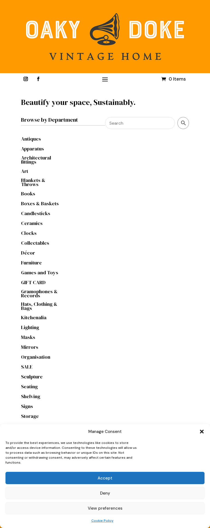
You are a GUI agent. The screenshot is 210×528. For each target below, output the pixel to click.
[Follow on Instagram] (25, 79)
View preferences (105, 508)
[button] (202, 431)
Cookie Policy (102, 520)
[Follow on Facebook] (38, 79)
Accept (105, 478)
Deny (105, 493)
